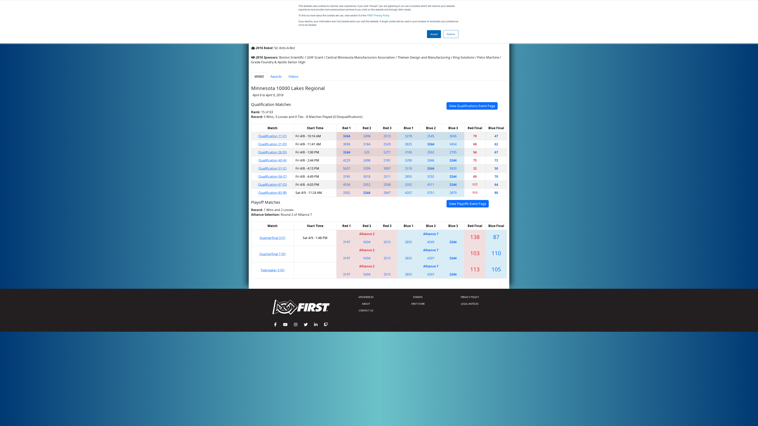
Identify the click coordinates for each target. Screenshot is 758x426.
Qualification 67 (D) (272, 184)
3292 (430, 176)
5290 (408, 160)
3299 (366, 168)
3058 (346, 144)
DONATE (418, 297)
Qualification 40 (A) (272, 160)
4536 (346, 184)
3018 (366, 176)
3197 (346, 242)
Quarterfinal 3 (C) (272, 238)
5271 (387, 152)
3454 (453, 144)
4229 (346, 160)
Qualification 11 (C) (272, 136)
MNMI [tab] (259, 76)
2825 (408, 144)
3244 (346, 136)
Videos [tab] (293, 76)
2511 (387, 176)
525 (367, 152)
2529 (387, 144)
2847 (387, 193)
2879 (453, 193)
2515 (387, 242)
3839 (453, 168)
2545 (430, 136)
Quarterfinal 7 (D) (272, 254)
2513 (387, 136)
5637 (346, 168)
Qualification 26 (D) (272, 152)
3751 (430, 193)
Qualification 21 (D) (272, 144)
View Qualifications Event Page (472, 106)
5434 (366, 242)
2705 (453, 152)
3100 (408, 152)
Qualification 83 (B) (272, 193)
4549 (430, 242)
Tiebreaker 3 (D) (272, 270)
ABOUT (366, 303)
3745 (346, 176)
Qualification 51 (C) (272, 168)
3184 (366, 144)
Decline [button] (451, 34)
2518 (408, 168)
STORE (418, 303)
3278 (408, 136)
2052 (366, 184)
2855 (408, 176)
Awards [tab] (276, 76)
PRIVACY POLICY (470, 297)
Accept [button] (434, 34)
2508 (387, 184)
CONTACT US (366, 310)
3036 (453, 136)
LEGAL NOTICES (470, 303)
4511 (430, 184)
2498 (366, 136)
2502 (430, 152)
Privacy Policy (378, 15)
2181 (387, 160)
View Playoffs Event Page (467, 204)
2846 (430, 160)
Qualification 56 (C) (272, 176)
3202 (408, 184)
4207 (408, 193)
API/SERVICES (366, 297)
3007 (387, 168)
